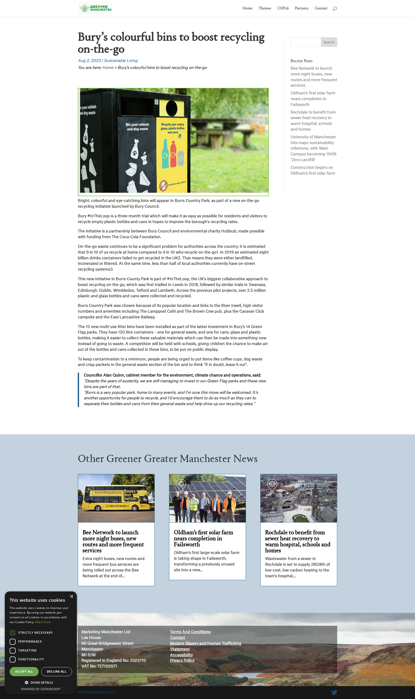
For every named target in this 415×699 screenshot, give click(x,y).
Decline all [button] (56, 671)
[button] (41, 682)
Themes (265, 8)
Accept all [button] (24, 671)
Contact (321, 8)
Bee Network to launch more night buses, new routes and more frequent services (113, 542)
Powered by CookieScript (41, 689)
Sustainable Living (121, 61)
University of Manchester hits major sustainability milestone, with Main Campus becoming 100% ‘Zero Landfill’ (314, 148)
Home (247, 8)
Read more (43, 622)
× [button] (71, 596)
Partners (301, 8)
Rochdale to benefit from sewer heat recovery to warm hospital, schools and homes (297, 542)
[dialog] (41, 642)
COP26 (283, 8)
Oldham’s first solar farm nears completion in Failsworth (313, 99)
